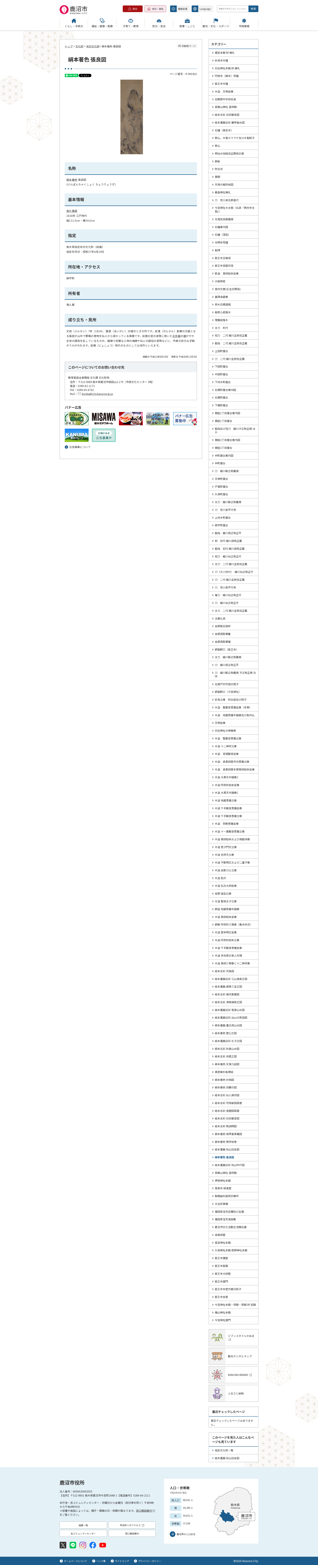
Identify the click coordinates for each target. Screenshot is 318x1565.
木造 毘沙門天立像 (226, 847)
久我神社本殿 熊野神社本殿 (231, 1250)
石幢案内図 (221, 227)
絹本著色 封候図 (224, 1080)
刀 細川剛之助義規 (227, 471)
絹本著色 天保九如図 (227, 1064)
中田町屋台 (221, 374)
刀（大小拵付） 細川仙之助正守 (234, 572)
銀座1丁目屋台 (223, 421)
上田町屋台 (221, 351)
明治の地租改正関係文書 (229, 153)
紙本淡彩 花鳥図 (224, 971)
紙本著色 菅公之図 (226, 1033)
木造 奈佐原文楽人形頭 (228, 955)
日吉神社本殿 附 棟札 (227, 68)
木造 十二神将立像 (226, 746)
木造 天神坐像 (224, 91)
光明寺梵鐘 (221, 242)
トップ (69, 46)
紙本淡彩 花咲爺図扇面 (228, 1103)
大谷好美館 (221, 1204)
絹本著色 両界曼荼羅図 (228, 1134)
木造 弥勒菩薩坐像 (227, 824)
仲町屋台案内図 (224, 455)
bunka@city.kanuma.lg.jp (97, 394)
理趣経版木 (221, 320)
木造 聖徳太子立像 (226, 901)
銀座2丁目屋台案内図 (227, 440)
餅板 (217, 161)
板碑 (217, 250)
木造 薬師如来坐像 (226, 917)
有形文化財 (93, 46)
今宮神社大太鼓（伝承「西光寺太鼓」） (235, 209)
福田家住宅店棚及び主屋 (229, 1212)
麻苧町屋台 (221, 525)
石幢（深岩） (223, 235)
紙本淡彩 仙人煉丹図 (227, 1095)
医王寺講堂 (221, 1258)
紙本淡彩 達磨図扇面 (227, 1111)
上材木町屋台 (223, 518)
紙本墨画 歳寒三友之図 (228, 986)
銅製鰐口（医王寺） (227, 649)
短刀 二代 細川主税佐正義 (231, 335)
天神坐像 (220, 723)
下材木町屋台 (223, 382)
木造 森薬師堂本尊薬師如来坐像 (235, 769)
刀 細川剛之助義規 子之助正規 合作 (235, 674)
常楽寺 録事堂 (223, 1188)
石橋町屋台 (221, 397)
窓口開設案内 (144, 1511)
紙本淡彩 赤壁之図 (226, 1056)
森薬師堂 (220, 1235)
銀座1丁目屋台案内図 (227, 413)
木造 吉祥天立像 (224, 855)
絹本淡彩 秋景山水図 (227, 1049)
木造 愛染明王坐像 (226, 932)
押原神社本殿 (223, 1180)
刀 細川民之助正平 (227, 665)
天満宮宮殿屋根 (224, 219)
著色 (74, 180)
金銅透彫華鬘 (223, 634)
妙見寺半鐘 (221, 60)
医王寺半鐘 (221, 84)
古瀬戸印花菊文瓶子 (227, 684)
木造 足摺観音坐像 (227, 754)
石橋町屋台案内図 (225, 390)
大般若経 (220, 281)
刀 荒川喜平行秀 (225, 510)
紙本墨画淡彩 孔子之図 (228, 1041)
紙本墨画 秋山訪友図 (227, 1149)
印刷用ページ (189, 46)
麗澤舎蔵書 (221, 297)
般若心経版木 (223, 312)
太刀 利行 (221, 328)
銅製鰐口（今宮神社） (228, 692)
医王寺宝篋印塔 (224, 266)
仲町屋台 (220, 463)
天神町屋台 (221, 479)
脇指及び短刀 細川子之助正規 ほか (235, 430)
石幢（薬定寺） (224, 130)
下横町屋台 (221, 405)
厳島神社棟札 (223, 192)
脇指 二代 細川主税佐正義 (231, 343)
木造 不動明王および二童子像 (232, 862)
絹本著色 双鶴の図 (226, 1087)
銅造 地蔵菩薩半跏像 (227, 909)
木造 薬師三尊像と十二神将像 (232, 963)
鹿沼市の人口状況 (186, 1534)
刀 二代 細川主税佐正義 (230, 359)
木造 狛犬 (220, 878)
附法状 (219, 169)
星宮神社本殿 (223, 1243)
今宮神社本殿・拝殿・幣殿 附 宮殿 (235, 1305)
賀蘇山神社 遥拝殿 (226, 107)
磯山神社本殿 (223, 1312)
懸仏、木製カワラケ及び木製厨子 (235, 138)
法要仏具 (220, 618)
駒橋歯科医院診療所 (227, 1196)
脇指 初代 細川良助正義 (230, 549)
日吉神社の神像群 (225, 730)
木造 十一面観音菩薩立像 (230, 831)
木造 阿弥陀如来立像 (227, 940)
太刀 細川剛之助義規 (228, 502)
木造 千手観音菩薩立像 (228, 816)
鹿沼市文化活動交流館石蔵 (231, 1227)
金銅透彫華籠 (223, 642)
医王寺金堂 (221, 1297)
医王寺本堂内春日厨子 (228, 1289)
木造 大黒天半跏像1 (226, 793)
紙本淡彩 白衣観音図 (227, 115)
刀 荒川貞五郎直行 (227, 200)
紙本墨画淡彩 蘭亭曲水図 (230, 122)
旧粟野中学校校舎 (225, 99)
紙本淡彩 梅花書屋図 (227, 994)
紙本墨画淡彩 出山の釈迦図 (231, 1017)
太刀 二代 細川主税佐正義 (231, 564)
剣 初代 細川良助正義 (228, 541)
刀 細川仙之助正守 (227, 603)
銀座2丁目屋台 (223, 448)
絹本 (69, 180)
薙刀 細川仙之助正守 (228, 595)
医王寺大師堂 (223, 1274)
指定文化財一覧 (224, 1450)
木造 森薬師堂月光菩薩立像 (232, 762)
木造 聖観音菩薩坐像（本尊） (233, 707)
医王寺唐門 (221, 1281)
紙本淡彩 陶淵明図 (226, 1126)
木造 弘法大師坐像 (226, 886)
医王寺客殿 (221, 1266)
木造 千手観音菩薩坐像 (228, 808)
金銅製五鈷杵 (223, 626)
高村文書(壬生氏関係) (228, 289)
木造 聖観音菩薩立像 (228, 738)
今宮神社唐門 (223, 1320)
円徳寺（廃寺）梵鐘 (227, 76)
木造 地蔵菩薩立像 (226, 800)
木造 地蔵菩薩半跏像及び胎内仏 (235, 715)
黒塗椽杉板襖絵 (224, 1072)
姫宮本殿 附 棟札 (225, 53)
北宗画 (176, 336)
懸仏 (217, 146)
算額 (217, 177)
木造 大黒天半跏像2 (226, 777)
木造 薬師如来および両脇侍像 (232, 839)
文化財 (79, 46)
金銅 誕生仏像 (223, 893)
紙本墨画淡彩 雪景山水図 (230, 1010)
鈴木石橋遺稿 (223, 304)
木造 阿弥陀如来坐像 (227, 785)
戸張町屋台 (221, 486)
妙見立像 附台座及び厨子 (231, 699)
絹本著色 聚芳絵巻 (226, 1142)
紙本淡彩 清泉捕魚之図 (228, 1002)
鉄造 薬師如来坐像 (227, 273)
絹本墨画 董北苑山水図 (228, 1025)
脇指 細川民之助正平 (228, 533)
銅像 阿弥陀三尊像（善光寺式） (234, 924)
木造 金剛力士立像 (226, 870)
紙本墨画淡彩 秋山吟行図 (230, 1165)
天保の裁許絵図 (224, 184)
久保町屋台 (221, 494)
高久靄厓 (71, 211)
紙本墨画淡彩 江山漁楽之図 (231, 979)
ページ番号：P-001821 (183, 74)
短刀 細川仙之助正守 (228, 556)
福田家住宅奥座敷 (225, 1219)
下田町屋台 (221, 366)
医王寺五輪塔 (223, 258)
